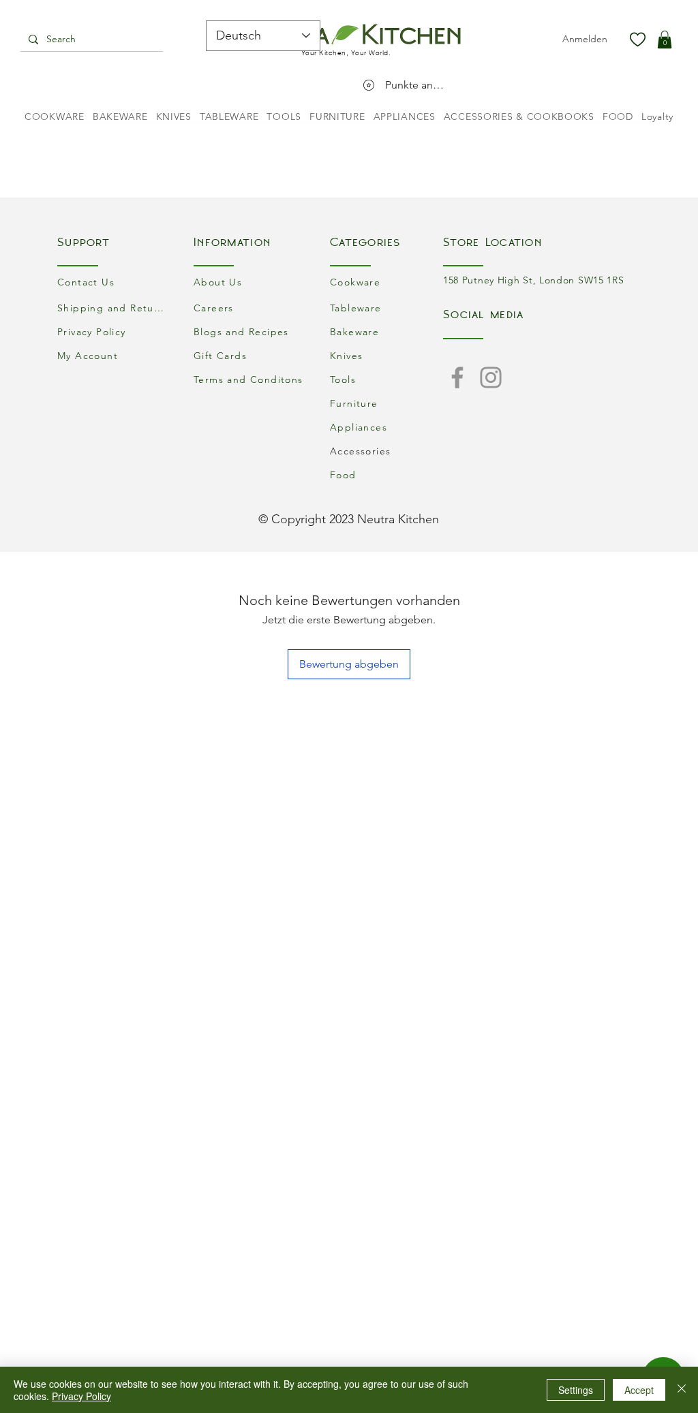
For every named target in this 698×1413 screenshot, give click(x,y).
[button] (664, 39)
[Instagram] (490, 377)
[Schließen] (681, 1390)
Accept (639, 1390)
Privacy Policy (81, 1396)
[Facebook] (457, 377)
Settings (575, 1390)
